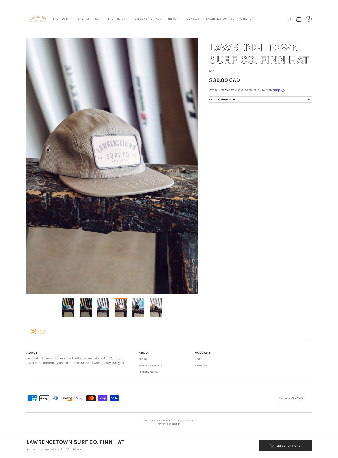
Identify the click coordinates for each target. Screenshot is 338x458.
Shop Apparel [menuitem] (88, 18)
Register (201, 365)
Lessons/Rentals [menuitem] (148, 18)
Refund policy (148, 372)
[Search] (289, 18)
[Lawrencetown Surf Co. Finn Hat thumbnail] (68, 307)
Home (30, 449)
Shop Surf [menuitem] (61, 18)
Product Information (222, 99)
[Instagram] (33, 331)
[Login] (309, 19)
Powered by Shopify (169, 424)
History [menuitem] (174, 18)
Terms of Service (150, 365)
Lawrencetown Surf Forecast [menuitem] (229, 18)
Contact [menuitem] (193, 18)
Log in (199, 359)
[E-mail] (42, 331)
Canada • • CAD (291, 398)
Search (144, 359)
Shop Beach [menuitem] (117, 18)
